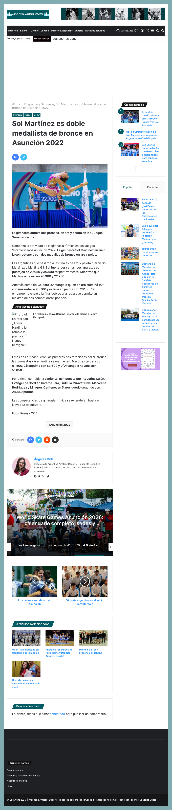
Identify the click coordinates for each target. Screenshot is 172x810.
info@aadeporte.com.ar (105, 799)
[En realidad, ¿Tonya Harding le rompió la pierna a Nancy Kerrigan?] (21, 329)
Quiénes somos (15, 770)
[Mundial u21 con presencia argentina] (93, 638)
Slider (36, 115)
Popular (127, 187)
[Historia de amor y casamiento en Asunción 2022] (26, 669)
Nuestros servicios (95, 30)
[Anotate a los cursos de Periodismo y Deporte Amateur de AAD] (60, 638)
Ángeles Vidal (44, 459)
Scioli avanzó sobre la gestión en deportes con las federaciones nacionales (149, 209)
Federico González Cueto (143, 799)
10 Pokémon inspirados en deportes (150, 252)
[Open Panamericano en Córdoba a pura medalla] (26, 638)
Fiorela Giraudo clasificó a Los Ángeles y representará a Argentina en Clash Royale (142, 135)
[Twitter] (40, 476)
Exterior (24, 30)
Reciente (152, 187)
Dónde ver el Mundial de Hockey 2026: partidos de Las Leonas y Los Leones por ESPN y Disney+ (151, 319)
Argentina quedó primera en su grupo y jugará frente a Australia (81, 520)
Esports (79, 30)
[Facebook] (36, 476)
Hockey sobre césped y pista (80, 509)
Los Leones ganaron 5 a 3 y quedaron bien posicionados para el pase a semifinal (110, 38)
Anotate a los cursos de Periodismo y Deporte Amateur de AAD (59, 652)
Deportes (13, 30)
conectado (57, 714)
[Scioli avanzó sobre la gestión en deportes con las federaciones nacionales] (130, 204)
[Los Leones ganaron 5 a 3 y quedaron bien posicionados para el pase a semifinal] (130, 149)
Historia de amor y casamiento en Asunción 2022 (26, 683)
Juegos (45, 30)
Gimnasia (47, 104)
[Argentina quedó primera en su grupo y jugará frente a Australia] (130, 116)
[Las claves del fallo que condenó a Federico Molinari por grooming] (130, 230)
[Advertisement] (86, 67)
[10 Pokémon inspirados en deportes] (130, 253)
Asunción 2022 (60, 424)
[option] (36, 547)
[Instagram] (44, 476)
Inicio (19, 104)
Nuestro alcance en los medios (23, 775)
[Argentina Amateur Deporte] (28, 14)
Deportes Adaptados (62, 30)
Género (35, 30)
